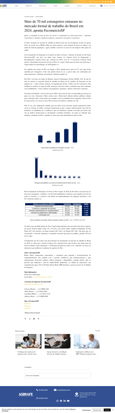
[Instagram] (103, 2)
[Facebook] (105, 2)
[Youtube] (111, 2)
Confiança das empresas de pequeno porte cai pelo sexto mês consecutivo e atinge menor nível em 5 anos (28, 353)
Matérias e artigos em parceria (32, 312)
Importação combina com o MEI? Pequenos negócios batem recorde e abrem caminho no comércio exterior (86, 353)
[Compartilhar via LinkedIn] (34, 319)
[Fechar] (113, 410)
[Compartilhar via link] (38, 319)
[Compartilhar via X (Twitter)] (29, 319)
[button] (28, 6)
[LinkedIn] (108, 2)
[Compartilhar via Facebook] (25, 319)
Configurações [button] (86, 410)
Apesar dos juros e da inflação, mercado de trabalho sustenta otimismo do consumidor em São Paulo (57, 353)
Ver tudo (97, 331)
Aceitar (107, 410)
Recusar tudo (97, 410)
